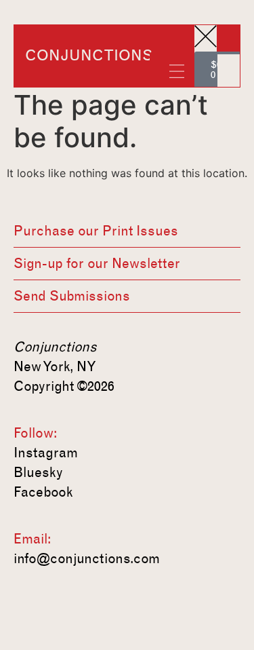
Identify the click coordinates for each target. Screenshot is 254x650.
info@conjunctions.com (87, 558)
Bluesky (38, 472)
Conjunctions (88, 55)
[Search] (228, 64)
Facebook (43, 492)
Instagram (46, 452)
